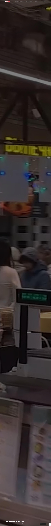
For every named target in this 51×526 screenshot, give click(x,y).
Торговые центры (17, 1)
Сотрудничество (22, 1)
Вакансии (44, 1)
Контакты (36, 1)
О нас (27, 1)
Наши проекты (31, 1)
